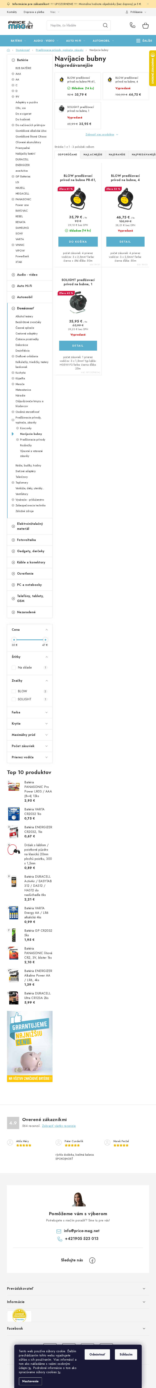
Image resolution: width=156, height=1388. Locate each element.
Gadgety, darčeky (31, 551)
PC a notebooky (29, 585)
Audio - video (27, 274)
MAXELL (20, 188)
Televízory (22, 477)
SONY (19, 233)
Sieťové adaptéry (26, 471)
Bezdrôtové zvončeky (28, 322)
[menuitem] (18, 40)
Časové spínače (25, 328)
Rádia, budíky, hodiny (28, 465)
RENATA (20, 222)
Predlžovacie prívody (32, 439)
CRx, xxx (21, 108)
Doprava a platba (34, 12)
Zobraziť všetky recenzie (59, 1126)
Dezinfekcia (23, 351)
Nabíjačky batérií (25, 154)
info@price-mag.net (81, 1231)
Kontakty (12, 12)
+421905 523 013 (133, 25)
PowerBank (22, 256)
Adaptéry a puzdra (27, 102)
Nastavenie (30, 1381)
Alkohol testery (24, 316)
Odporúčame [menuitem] (67, 154)
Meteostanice (23, 390)
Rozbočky (26, 445)
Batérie (22, 60)
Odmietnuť (97, 1354)
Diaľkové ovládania (27, 356)
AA (17, 79)
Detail (125, 242)
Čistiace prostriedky (27, 339)
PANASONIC (23, 199)
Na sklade (32, 667)
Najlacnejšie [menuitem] (93, 154)
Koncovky (26, 428)
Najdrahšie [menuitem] (117, 154)
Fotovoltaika (26, 540)
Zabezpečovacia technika (31, 505)
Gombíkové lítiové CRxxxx (31, 136)
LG (17, 182)
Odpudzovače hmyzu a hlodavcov (30, 403)
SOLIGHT (32, 699)
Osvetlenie (25, 573)
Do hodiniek (23, 119)
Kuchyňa (21, 373)
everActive (22, 171)
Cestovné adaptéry (27, 333)
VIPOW (20, 251)
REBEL (19, 216)
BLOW (32, 691)
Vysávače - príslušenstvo (30, 500)
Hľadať (105, 25)
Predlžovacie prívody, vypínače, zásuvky (28, 420)
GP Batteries (23, 176)
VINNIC (20, 245)
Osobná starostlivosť (28, 412)
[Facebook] (92, 1260)
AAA (18, 74)
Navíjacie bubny (31, 434)
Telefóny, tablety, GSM (30, 598)
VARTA (20, 239)
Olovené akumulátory (28, 142)
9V (17, 96)
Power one (22, 205)
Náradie (20, 395)
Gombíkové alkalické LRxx (31, 131)
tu (30, 1368)
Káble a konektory (31, 562)
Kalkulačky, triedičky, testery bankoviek (32, 364)
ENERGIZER (23, 165)
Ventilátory (22, 494)
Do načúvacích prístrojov (30, 125)
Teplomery (22, 482)
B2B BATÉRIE (23, 68)
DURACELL (22, 159)
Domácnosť (25, 308)
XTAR (19, 262)
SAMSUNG (22, 228)
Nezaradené (26, 612)
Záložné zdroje (25, 511)
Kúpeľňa (20, 378)
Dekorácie (22, 345)
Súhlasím (126, 1354)
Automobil (25, 297)
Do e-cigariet (23, 114)
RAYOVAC (22, 211)
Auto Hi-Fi (24, 286)
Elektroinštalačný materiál (30, 526)
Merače (20, 384)
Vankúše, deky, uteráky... (30, 488)
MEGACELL (22, 193)
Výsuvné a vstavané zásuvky (31, 453)
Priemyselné (23, 148)
